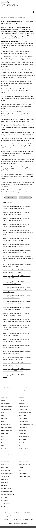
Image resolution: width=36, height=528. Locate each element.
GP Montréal (4, 500)
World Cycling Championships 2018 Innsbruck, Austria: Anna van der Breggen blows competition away (18, 232)
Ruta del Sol (22, 397)
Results (3, 400)
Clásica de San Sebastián (7, 494)
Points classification (6, 406)
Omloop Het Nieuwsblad (7, 455)
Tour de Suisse (23, 427)
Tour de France (23, 473)
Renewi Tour (22, 430)
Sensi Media (24, 523)
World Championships (24, 436)
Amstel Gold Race (5, 485)
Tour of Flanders (5, 476)
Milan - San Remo (5, 464)
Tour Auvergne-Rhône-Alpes (26, 424)
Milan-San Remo (23, 446)
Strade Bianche (5, 461)
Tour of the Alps (23, 418)
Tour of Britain (22, 433)
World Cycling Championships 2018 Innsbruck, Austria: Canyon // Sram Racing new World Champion (17, 327)
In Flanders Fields (5, 470)
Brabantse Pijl (4, 482)
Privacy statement (9, 516)
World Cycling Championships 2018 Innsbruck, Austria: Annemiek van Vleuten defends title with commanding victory (17, 290)
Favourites (11, 198)
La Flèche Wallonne (6, 488)
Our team (27, 512)
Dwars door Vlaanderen (7, 473)
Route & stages (5, 391)
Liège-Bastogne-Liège (6, 491)
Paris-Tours (4, 507)
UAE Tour (21, 400)
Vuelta (21, 467)
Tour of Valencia (23, 391)
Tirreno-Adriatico (23, 406)
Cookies (27, 516)
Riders (3, 394)
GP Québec (4, 497)
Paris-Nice (22, 403)
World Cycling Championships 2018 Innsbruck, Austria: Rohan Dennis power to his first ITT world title (18, 258)
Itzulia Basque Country (25, 412)
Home (2, 17)
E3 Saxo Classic (5, 467)
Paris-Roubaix (4, 479)
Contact (5, 520)
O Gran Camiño (23, 415)
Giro (20, 470)
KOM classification (6, 403)
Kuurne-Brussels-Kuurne (7, 458)
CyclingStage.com (10, 5)
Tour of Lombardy (5, 503)
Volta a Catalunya (23, 409)
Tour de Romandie (23, 421)
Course (25, 198)
